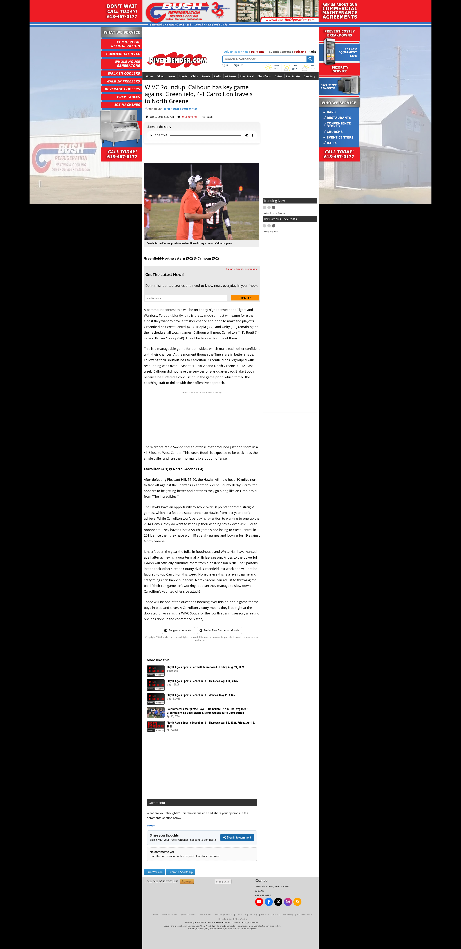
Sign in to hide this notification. (241, 268)
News (171, 76)
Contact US (241, 914)
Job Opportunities (188, 914)
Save (209, 116)
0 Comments (189, 116)
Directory (309, 76)
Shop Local (247, 76)
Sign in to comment (238, 837)
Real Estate (293, 76)
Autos (278, 76)
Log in (224, 65)
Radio (312, 51)
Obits (194, 76)
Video (160, 76)
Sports (183, 76)
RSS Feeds (265, 914)
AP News (230, 76)
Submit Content (280, 51)
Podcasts (300, 51)
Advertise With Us (169, 914)
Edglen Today (240, 919)
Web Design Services (224, 914)
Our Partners (205, 914)
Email (226, 881)
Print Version (155, 872)
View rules (151, 826)
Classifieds (264, 76)
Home (149, 76)
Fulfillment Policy (304, 914)
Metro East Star (225, 919)
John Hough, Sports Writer (180, 108)
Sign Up (238, 65)
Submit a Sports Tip (181, 872)
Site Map (253, 914)
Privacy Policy (287, 914)
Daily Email (258, 51)
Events (206, 76)
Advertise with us (236, 51)
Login (218, 881)
